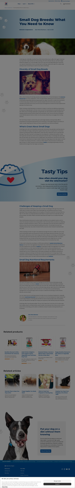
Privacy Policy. (5, 486)
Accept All (57, 484)
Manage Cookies (57, 481)
